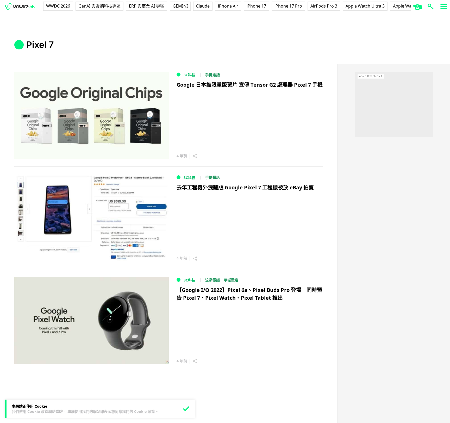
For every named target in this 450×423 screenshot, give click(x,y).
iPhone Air (228, 6)
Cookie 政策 (144, 411)
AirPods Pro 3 (323, 6)
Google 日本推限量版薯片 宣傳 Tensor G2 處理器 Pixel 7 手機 (250, 84)
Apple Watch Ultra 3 (365, 6)
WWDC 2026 (58, 6)
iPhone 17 (256, 6)
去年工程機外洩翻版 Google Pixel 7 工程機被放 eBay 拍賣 (245, 187)
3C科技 (189, 74)
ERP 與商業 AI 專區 (146, 6)
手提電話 (212, 74)
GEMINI (180, 6)
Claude (203, 6)
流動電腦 (212, 280)
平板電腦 (231, 280)
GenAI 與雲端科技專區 (99, 6)
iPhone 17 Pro (288, 6)
